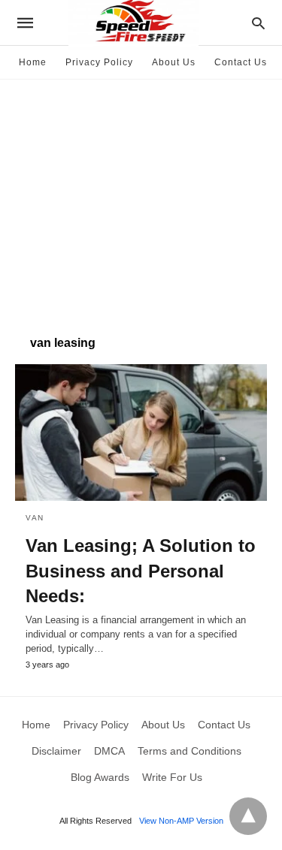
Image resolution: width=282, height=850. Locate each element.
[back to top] (248, 816)
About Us (174, 62)
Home (33, 62)
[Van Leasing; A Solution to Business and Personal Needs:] (141, 432)
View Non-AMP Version (181, 820)
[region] (141, 200)
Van (35, 518)
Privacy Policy (99, 62)
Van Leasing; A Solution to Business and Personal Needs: (141, 570)
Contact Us (240, 62)
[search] (258, 23)
